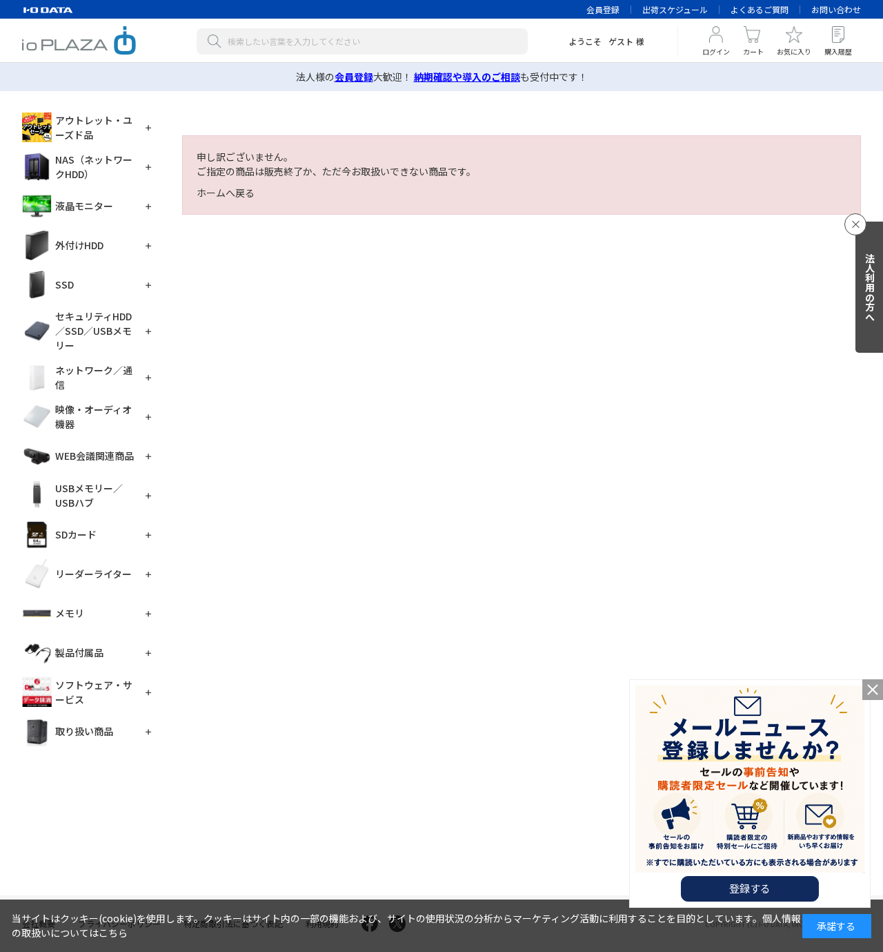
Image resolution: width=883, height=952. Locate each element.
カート (753, 51)
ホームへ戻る (226, 193)
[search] (217, 41)
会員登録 (602, 9)
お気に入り (794, 51)
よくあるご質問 (759, 9)
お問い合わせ (836, 9)
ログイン (716, 51)
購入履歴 (838, 51)
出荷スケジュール (675, 9)
